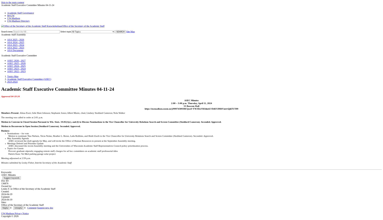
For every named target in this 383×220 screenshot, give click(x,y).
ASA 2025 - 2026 (15, 39)
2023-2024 (12, 82)
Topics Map (12, 76)
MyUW (11, 15)
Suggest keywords (12, 178)
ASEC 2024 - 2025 (16, 66)
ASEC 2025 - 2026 (16, 63)
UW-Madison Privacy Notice (15, 213)
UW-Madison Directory (18, 21)
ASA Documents (15, 50)
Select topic (65, 31)
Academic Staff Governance (20, 13)
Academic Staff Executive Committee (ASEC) (29, 79)
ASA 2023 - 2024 (15, 45)
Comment (32, 208)
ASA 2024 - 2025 (15, 42)
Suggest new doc (45, 208)
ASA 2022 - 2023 (15, 47)
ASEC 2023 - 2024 (16, 68)
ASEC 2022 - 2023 (16, 71)
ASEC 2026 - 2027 (16, 60)
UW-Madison (13, 18)
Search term (6, 31)
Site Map (130, 31)
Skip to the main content (12, 2)
